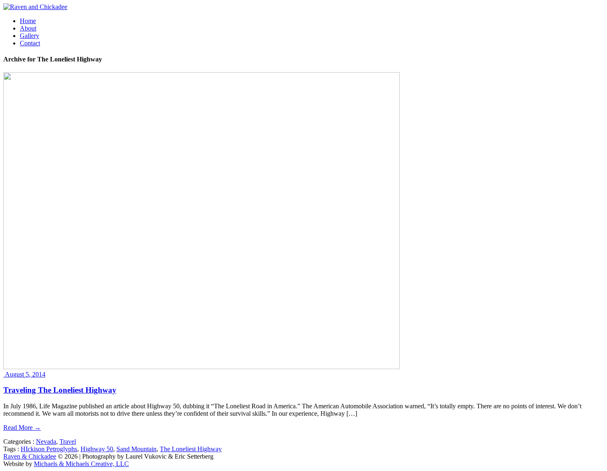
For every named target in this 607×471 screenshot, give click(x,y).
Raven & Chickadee (29, 456)
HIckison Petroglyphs (49, 448)
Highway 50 (97, 448)
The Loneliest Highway (191, 448)
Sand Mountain (136, 448)
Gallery (29, 35)
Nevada (46, 441)
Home (28, 20)
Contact (30, 43)
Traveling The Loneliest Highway (59, 390)
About (28, 28)
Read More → (22, 427)
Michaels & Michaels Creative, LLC (81, 463)
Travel (67, 441)
